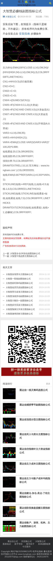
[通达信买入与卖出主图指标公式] (9, 442)
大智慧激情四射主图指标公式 (19, 314)
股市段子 (30, 544)
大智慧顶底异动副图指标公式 (19, 296)
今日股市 (26, 546)
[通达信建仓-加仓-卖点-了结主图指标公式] (9, 501)
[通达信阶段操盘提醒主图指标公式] (9, 516)
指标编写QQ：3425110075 (35, 556)
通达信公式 (13, 541)
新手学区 (18, 544)
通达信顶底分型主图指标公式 (34, 419)
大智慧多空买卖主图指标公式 (19, 305)
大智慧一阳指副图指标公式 (18, 279)
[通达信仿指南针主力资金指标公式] (9, 457)
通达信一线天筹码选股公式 (33, 390)
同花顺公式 (26, 541)
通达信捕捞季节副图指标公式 (34, 404)
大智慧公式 (10, 16)
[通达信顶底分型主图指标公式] (9, 428)
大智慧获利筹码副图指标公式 (19, 283)
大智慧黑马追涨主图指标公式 (19, 292)
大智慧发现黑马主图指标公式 (19, 274)
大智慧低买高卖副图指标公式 (19, 287)
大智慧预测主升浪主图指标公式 (20, 309)
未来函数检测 (44, 544)
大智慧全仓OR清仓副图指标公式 (21, 253)
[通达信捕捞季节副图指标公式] (9, 413)
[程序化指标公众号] (26, 378)
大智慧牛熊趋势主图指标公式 (20, 256)
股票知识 (7, 544)
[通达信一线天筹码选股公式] (9, 398)
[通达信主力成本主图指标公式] (9, 472)
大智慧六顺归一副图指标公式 (19, 300)
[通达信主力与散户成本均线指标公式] (9, 487)
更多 (48, 384)
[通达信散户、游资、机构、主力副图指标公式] (9, 531)
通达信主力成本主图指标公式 (34, 463)
